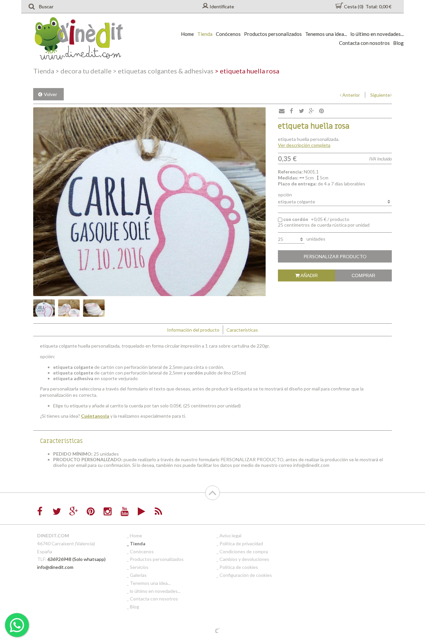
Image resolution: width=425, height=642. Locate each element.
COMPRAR (363, 275)
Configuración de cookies (245, 575)
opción (285, 194)
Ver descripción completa (304, 145)
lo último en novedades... (377, 34)
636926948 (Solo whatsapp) (76, 559)
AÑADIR (308, 275)
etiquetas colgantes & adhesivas (163, 71)
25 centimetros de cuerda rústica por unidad (324, 222)
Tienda (204, 34)
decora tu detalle (83, 71)
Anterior (351, 95)
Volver (50, 94)
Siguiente (380, 95)
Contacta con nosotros (364, 43)
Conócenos (228, 34)
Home (187, 34)
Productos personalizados (273, 34)
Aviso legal (230, 535)
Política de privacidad (241, 543)
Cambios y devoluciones (244, 559)
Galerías (138, 575)
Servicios (139, 567)
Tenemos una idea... (326, 34)
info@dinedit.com (55, 567)
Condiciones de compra (243, 551)
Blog (398, 43)
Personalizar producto (335, 256)
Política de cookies (238, 567)
